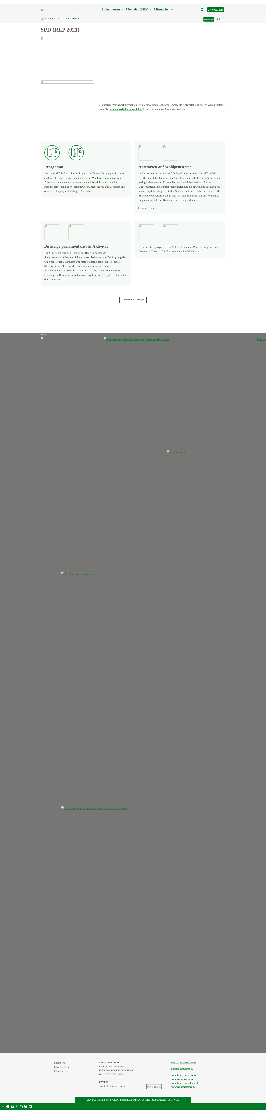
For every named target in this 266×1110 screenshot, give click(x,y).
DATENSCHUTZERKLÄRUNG (152, 1100)
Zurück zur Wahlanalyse (133, 300)
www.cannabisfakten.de (183, 1079)
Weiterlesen (148, 208)
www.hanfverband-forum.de (185, 1083)
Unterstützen (216, 9)
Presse (176, 1100)
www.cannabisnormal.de (183, 1087)
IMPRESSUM (129, 1100)
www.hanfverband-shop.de (184, 1075)
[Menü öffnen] (223, 19)
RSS (170, 1100)
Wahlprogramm (100, 177)
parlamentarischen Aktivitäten (125, 109)
